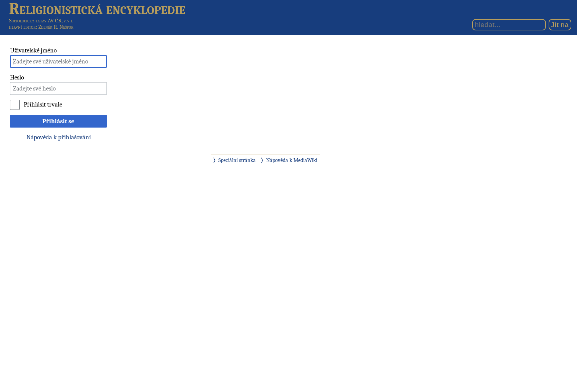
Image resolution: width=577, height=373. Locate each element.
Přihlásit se (58, 121)
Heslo (17, 77)
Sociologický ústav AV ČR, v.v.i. (41, 20)
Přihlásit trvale (43, 104)
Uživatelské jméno (33, 50)
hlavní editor (22, 27)
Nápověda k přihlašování (58, 137)
